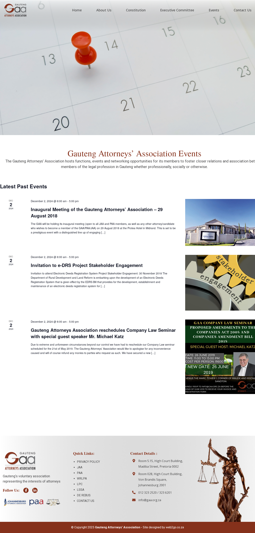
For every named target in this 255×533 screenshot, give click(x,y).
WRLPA (82, 478)
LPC (80, 484)
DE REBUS (84, 495)
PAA (80, 473)
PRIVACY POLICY (88, 462)
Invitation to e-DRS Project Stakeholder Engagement (87, 265)
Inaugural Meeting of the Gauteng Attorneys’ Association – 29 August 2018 (97, 212)
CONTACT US (85, 501)
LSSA (80, 489)
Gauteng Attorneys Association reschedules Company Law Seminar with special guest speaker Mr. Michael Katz (103, 333)
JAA (79, 467)
